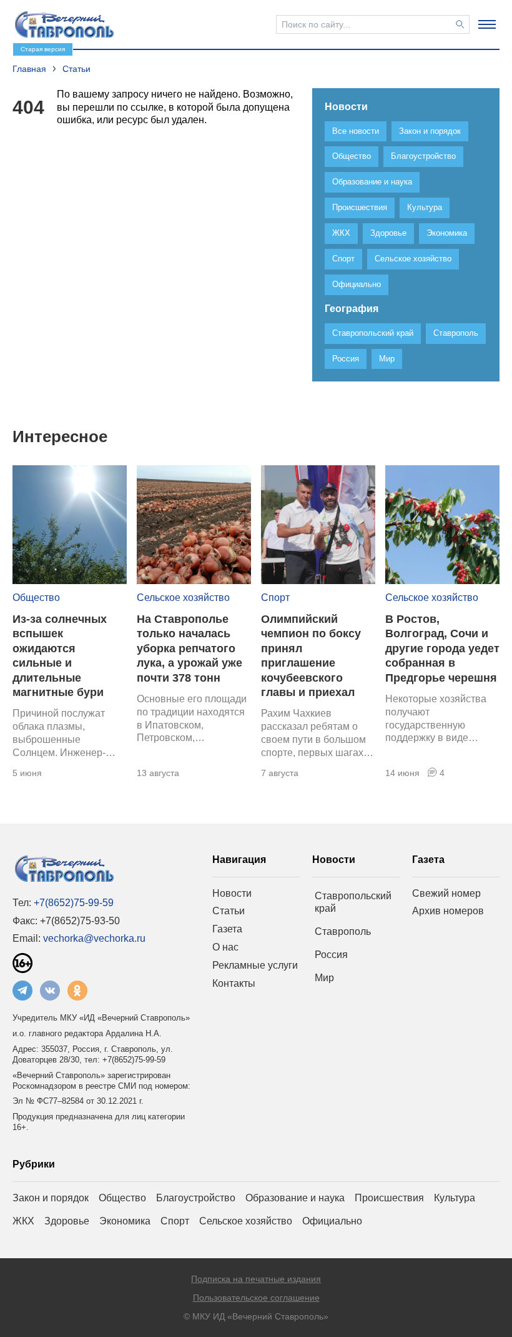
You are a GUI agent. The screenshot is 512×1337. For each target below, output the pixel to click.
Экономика (124, 1221)
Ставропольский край (353, 902)
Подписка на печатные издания (256, 1279)
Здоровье (66, 1221)
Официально (332, 1221)
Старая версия (43, 49)
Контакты (233, 983)
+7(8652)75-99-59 (74, 902)
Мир (324, 977)
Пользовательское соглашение (256, 1298)
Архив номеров (448, 911)
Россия (331, 954)
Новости (232, 893)
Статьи (228, 911)
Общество (36, 597)
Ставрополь (343, 931)
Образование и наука (295, 1198)
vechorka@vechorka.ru (94, 938)
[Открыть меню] (487, 24)
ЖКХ (23, 1221)
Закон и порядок (50, 1198)
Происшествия (389, 1198)
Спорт (275, 597)
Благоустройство (195, 1198)
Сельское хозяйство (183, 597)
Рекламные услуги (255, 965)
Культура (454, 1198)
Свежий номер (446, 893)
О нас (225, 947)
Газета (227, 929)
